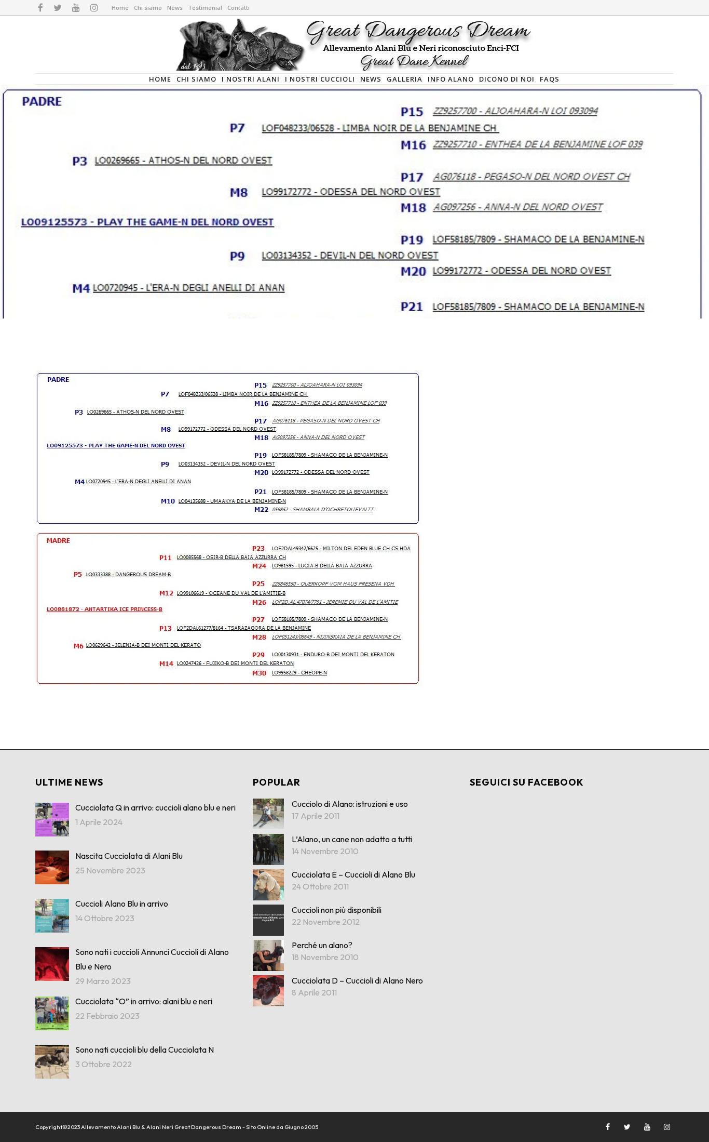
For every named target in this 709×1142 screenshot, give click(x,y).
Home (120, 7)
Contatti (238, 7)
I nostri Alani (251, 79)
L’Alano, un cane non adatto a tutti (352, 839)
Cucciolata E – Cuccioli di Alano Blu (353, 874)
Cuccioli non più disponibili (336, 910)
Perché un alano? (322, 945)
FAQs (550, 79)
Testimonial (205, 7)
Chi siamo (148, 7)
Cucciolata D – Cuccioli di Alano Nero (357, 980)
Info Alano (451, 79)
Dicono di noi (507, 79)
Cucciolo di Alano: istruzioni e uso (350, 804)
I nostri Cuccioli (320, 79)
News (175, 7)
